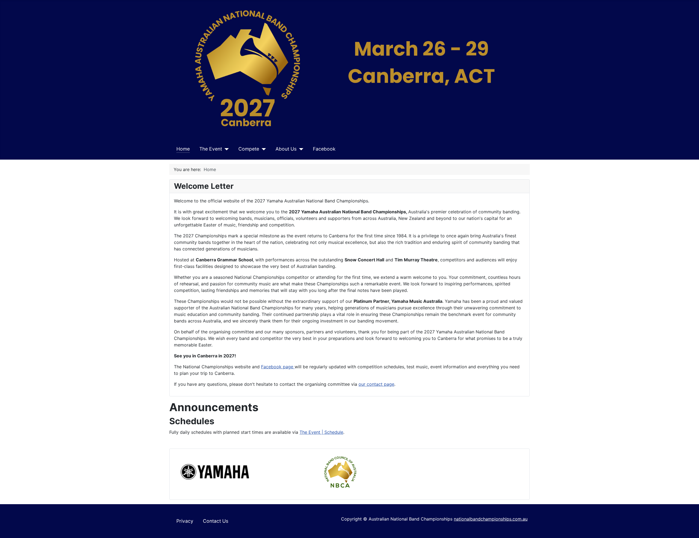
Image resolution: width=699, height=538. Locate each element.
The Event (210, 149)
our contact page (376, 384)
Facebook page (278, 366)
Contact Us (215, 521)
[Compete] (262, 149)
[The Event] (225, 149)
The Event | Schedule (321, 432)
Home (183, 149)
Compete (248, 149)
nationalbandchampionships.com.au (491, 519)
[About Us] (300, 149)
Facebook (324, 149)
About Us (286, 149)
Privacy (184, 521)
